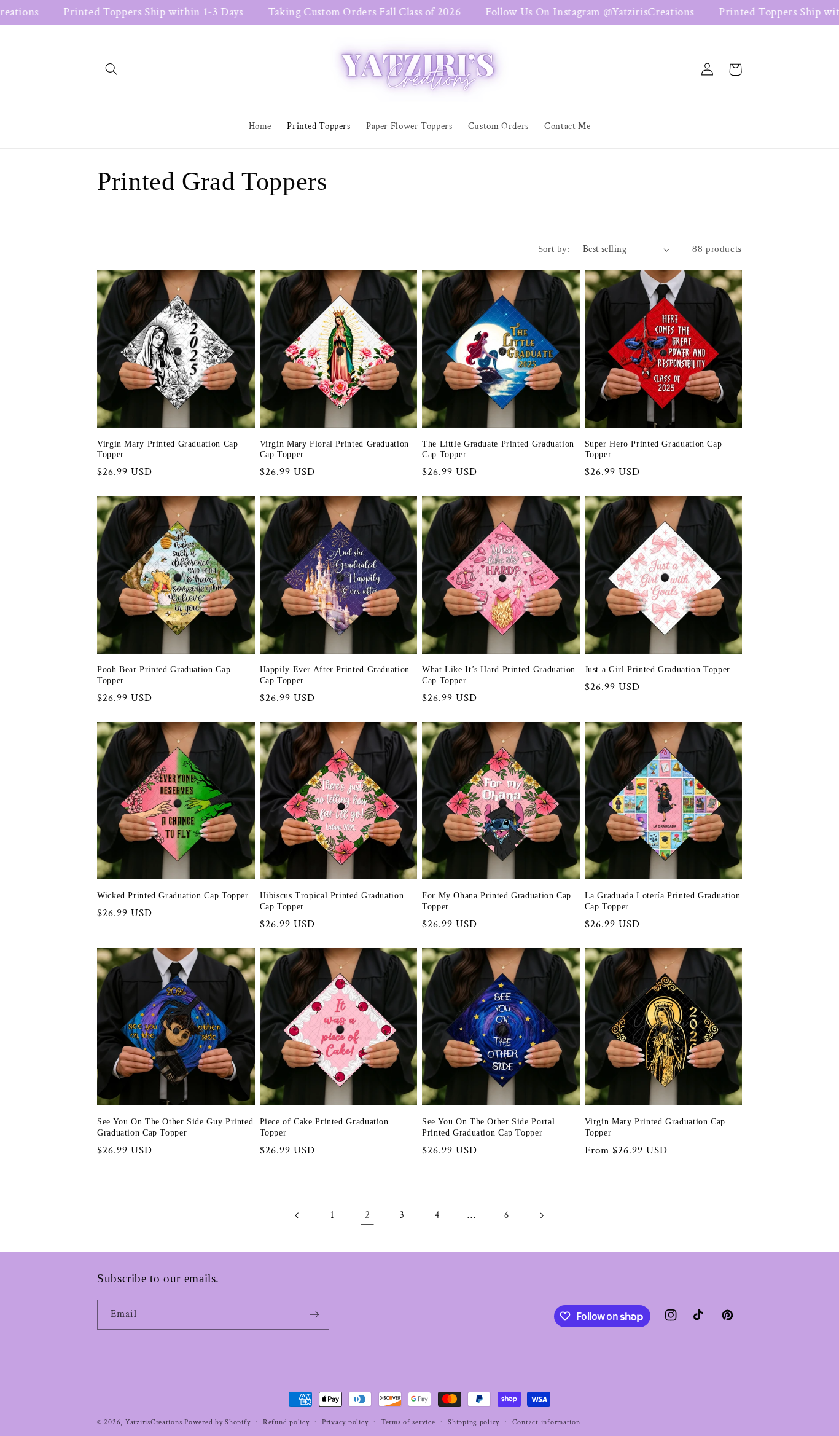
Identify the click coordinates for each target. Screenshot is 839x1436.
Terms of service (408, 1422)
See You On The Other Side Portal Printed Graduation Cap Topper (488, 1127)
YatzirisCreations (153, 1422)
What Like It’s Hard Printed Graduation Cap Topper (499, 675)
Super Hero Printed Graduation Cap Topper (653, 449)
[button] (111, 69)
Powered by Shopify (217, 1422)
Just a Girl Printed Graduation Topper (657, 669)
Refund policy (286, 1422)
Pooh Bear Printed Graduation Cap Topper (163, 675)
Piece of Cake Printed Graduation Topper (324, 1127)
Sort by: (554, 249)
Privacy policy (345, 1422)
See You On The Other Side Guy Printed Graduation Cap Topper (175, 1127)
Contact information (546, 1422)
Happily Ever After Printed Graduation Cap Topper (335, 675)
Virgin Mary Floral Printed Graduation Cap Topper (334, 449)
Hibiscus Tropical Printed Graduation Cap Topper (332, 901)
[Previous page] (298, 1215)
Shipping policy (473, 1422)
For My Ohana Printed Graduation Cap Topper (496, 901)
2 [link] (367, 1215)
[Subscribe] (314, 1315)
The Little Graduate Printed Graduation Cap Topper (498, 449)
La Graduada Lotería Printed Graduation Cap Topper (663, 901)
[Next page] (541, 1215)
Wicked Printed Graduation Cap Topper (173, 895)
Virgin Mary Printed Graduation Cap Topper (167, 449)
